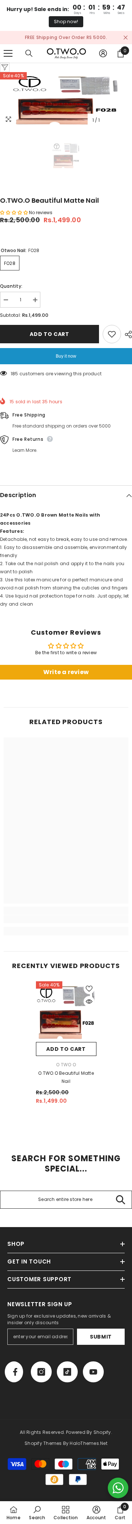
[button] (14, 220)
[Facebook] (14, 1379)
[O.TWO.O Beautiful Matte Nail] (66, 1019)
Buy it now (66, 363)
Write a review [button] (66, 680)
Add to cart (49, 341)
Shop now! (66, 21)
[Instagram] (41, 1379)
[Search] (29, 61)
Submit (101, 1344)
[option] (66, 107)
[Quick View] (89, 1009)
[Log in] (103, 61)
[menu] (8, 61)
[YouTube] (93, 1379)
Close (125, 41)
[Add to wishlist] (112, 342)
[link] (66, 927)
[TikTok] (67, 1379)
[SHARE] (126, 342)
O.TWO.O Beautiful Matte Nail (66, 1085)
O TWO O (66, 1072)
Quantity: (11, 294)
